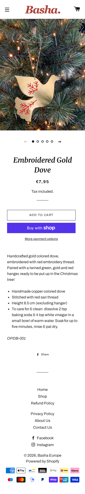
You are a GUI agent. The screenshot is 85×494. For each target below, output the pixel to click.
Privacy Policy (42, 414)
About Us (42, 421)
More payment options (41, 239)
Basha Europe (49, 455)
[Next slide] (59, 141)
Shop (42, 396)
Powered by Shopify (42, 461)
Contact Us (42, 427)
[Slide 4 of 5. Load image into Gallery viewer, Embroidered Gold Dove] (47, 141)
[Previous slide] (25, 141)
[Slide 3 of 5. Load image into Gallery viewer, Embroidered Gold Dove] (42, 141)
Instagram (45, 445)
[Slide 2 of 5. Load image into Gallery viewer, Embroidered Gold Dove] (37, 141)
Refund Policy (42, 403)
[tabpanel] (42, 74)
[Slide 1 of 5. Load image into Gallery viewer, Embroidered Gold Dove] (33, 141)
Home (42, 390)
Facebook (45, 438)
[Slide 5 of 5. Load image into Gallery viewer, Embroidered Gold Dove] (52, 141)
